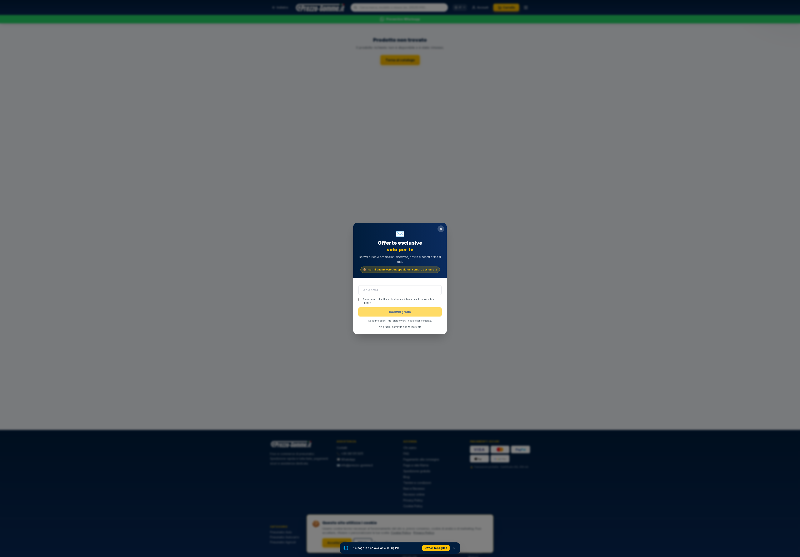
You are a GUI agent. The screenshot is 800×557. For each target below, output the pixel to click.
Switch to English (436, 547)
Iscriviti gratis (400, 312)
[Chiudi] (454, 548)
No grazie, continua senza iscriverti (400, 326)
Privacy (367, 302)
